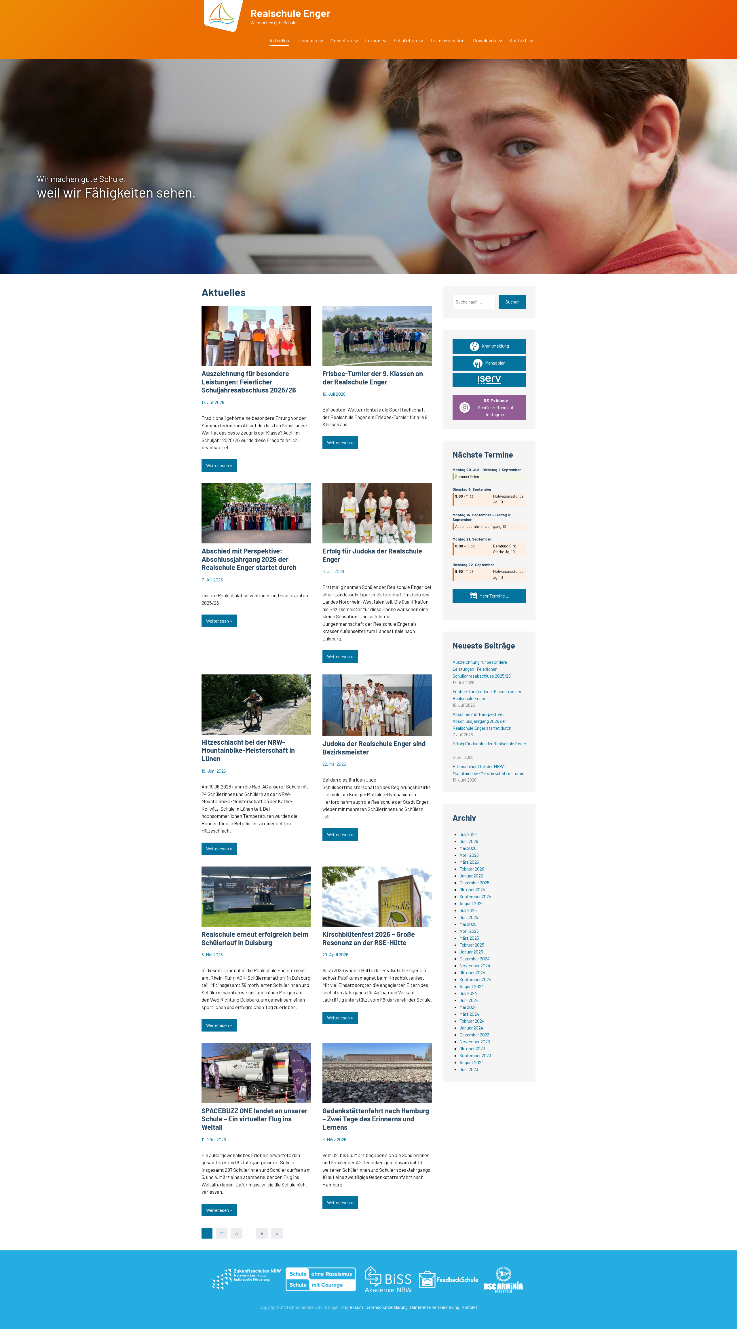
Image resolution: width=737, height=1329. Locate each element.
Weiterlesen (217, 465)
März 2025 (469, 938)
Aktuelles (279, 40)
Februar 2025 (471, 944)
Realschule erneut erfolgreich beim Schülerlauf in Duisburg (255, 938)
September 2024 (475, 979)
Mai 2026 (467, 848)
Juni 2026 (468, 841)
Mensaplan (494, 362)
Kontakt (469, 1307)
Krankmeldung (494, 345)
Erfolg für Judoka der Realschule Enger (372, 555)
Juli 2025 (468, 910)
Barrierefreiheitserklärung (434, 1307)
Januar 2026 (471, 875)
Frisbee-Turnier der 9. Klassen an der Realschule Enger (372, 377)
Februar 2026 (471, 868)
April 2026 (469, 855)
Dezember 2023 (474, 1034)
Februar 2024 (472, 1020)
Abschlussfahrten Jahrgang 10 (480, 526)
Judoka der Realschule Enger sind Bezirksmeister (374, 747)
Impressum (352, 1307)
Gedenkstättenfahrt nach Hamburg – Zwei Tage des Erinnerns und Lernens (375, 1118)
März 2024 (469, 1014)
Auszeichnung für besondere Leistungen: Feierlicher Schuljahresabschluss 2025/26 (249, 381)
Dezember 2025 (474, 882)
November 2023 (474, 1041)
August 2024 (471, 986)
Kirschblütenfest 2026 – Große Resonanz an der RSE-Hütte (368, 938)
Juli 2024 (468, 993)
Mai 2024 (468, 1007)
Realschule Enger (290, 13)
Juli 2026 (468, 834)
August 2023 (471, 1062)
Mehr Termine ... (493, 595)
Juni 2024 (468, 1000)
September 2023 (475, 1055)
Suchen (513, 301)
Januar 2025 (471, 951)
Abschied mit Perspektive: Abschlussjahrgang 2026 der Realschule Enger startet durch (249, 559)
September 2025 (475, 896)
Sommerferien (467, 476)
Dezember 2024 (474, 958)
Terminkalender (447, 40)
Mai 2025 (467, 924)
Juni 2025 (468, 917)
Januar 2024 (471, 1027)
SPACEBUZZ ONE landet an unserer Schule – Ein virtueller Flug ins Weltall (254, 1118)
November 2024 (474, 965)
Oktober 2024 (472, 972)
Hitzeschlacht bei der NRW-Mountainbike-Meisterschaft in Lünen (248, 750)
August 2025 (471, 903)
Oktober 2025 (472, 889)
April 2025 (469, 931)
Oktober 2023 (472, 1048)
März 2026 (469, 861)
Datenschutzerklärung (386, 1307)
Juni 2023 (468, 1069)
